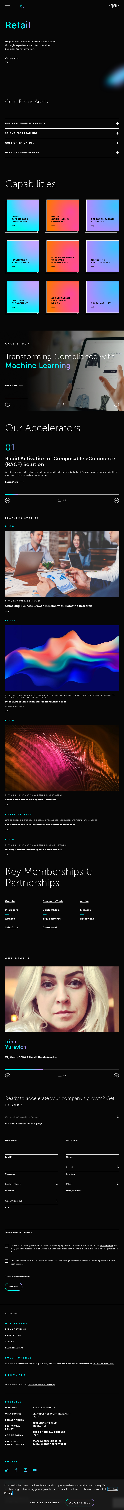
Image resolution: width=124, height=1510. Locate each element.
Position (70, 1174)
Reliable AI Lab (14, 1348)
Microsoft (11, 910)
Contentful (50, 927)
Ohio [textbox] (69, 1184)
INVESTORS (11, 1408)
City (7, 1207)
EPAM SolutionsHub (103, 1364)
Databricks (87, 918)
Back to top (14, 1313)
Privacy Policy (106, 1245)
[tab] (62, 123)
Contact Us (12, 58)
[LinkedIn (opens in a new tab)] (7, 1470)
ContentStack (51, 910)
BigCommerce (52, 918)
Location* (10, 1191)
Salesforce (11, 927)
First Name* (11, 1140)
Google (10, 901)
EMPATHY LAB (13, 1335)
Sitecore (85, 910)
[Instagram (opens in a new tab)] (25, 1470)
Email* (8, 1157)
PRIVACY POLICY (14, 1420)
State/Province (74, 1191)
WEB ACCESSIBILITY (44, 1408)
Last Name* (72, 1140)
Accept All (80, 1502)
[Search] (22, 6)
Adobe (84, 901)
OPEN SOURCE (13, 1414)
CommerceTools (53, 901)
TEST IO (9, 1342)
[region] (62, 1494)
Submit (14, 1287)
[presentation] (7, 404)
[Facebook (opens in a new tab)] (16, 1470)
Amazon (10, 918)
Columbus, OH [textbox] (14, 1200)
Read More (11, 385)
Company (10, 1174)
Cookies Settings (44, 1502)
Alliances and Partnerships (41, 1384)
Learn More (11, 482)
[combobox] (62, 1117)
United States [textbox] (13, 1184)
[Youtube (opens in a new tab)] (35, 1470)
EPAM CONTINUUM (15, 1329)
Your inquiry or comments (18, 1232)
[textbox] (62, 1117)
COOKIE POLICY (14, 1435)
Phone (69, 1157)
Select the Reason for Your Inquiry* (23, 1124)
